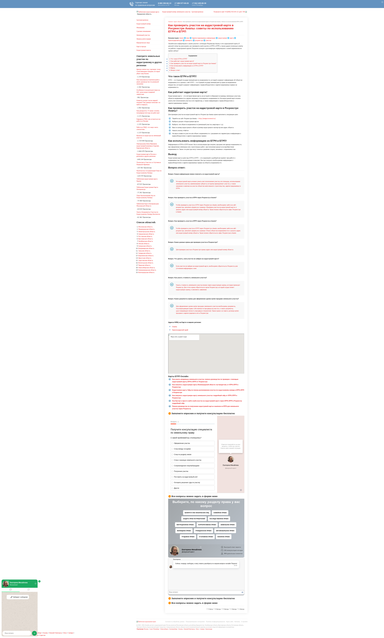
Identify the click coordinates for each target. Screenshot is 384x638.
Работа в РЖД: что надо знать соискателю (147, 128)
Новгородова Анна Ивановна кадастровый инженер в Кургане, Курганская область (147, 146)
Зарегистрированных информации (203, 38)
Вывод (172, 68)
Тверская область (144, 265)
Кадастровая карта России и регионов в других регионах (146, 155)
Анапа (181, 38)
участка (208, 40)
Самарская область (145, 253)
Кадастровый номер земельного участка (176, 12)
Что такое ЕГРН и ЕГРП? (178, 59)
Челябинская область (145, 241)
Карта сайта (229, 621)
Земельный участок (143, 35)
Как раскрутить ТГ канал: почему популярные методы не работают (148, 112)
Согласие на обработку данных (174, 621)
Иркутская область (144, 258)
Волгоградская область (146, 272)
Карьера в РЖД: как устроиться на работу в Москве (148, 120)
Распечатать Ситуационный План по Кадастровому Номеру (149, 172)
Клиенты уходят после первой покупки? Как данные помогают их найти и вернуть (148, 102)
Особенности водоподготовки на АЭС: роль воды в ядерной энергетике (148, 92)
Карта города (141, 46)
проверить (188, 40)
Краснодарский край (175, 40)
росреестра (199, 40)
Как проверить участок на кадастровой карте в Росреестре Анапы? (192, 63)
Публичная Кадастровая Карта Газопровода (147, 188)
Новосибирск (164, 629)
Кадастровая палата (143, 50)
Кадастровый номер (143, 24)
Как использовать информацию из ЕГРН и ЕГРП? (186, 66)
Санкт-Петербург (154, 629)
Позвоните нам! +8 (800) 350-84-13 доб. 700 (229, 12)
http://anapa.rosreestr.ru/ (207, 118)
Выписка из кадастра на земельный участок (148, 137)
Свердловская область (146, 234)
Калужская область (145, 246)
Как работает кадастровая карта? (181, 61)
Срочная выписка (197, 12)
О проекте (244, 621)
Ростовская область (145, 236)
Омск (197, 629)
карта (232, 38)
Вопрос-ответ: (174, 70)
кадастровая (222, 38)
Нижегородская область (146, 232)
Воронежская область (146, 256)
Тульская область (144, 251)
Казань (181, 629)
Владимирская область (146, 248)
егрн (187, 38)
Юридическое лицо (143, 43)
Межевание (140, 28)
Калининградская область (147, 270)
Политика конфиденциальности (215, 621)
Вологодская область (145, 263)
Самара (202, 629)
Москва (146, 629)
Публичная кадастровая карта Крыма (146, 180)
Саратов (42, 635)
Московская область (145, 227)
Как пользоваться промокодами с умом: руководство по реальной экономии (148, 82)
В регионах (140, 629)
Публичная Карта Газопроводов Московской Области (147, 205)
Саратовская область (145, 260)
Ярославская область (145, 239)
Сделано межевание (143, 31)
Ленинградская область (146, 229)
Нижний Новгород (189, 629)
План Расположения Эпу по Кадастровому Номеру (145, 196)
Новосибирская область (146, 268)
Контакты (237, 621)
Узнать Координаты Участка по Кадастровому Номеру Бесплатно (148, 213)
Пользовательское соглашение (195, 621)
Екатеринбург (173, 629)
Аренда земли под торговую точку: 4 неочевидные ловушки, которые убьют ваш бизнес (148, 71)
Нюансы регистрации (143, 39)
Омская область (143, 244)
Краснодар (209, 629)
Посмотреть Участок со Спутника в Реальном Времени (148, 163)
